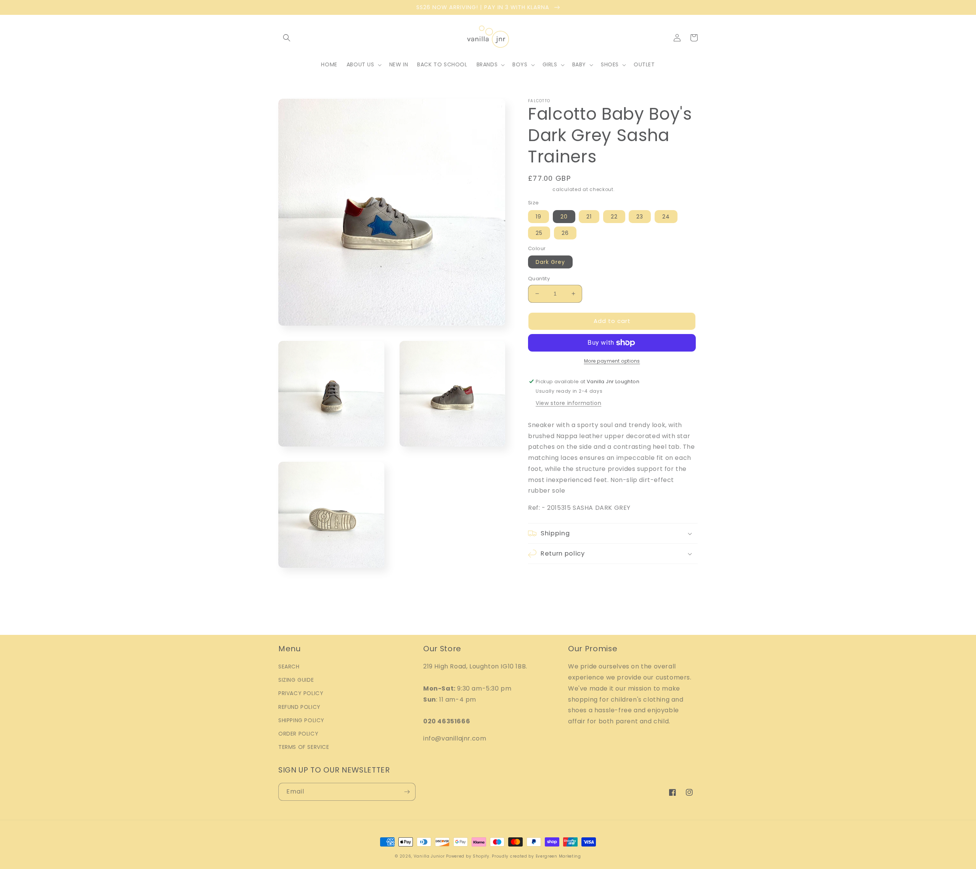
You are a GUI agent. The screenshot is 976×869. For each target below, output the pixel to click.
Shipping (539, 189)
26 (565, 233)
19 (538, 216)
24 (666, 216)
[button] (286, 37)
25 (539, 233)
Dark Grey (550, 262)
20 (564, 216)
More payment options (612, 361)
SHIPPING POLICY (301, 720)
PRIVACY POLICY (300, 693)
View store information (568, 403)
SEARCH (289, 666)
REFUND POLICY (299, 707)
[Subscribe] (406, 792)
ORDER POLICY (298, 733)
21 (589, 216)
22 (614, 216)
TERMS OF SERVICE (303, 747)
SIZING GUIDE (296, 680)
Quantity (539, 278)
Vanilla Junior (429, 856)
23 (639, 216)
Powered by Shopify (468, 856)
